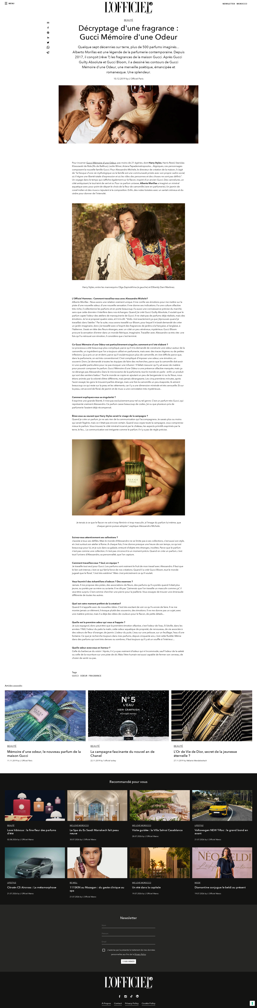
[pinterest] (48, 32)
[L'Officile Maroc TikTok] (131, 996)
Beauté (128, 20)
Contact (118, 1003)
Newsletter (229, 4)
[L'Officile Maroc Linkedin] (137, 996)
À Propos (106, 1003)
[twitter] (48, 42)
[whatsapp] (48, 47)
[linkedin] (48, 37)
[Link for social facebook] (119, 997)
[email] (48, 23)
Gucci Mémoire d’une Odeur (101, 162)
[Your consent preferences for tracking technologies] (252, 1003)
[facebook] (48, 28)
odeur (83, 676)
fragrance (95, 676)
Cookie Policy (148, 1003)
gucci (75, 676)
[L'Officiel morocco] (128, 8)
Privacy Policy (140, 954)
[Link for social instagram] (125, 997)
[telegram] (48, 52)
